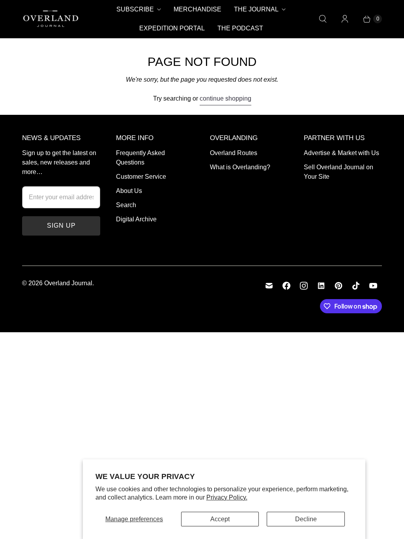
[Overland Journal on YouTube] (373, 286)
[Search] (323, 18)
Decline (306, 519)
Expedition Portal (172, 28)
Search (126, 205)
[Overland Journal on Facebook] (286, 286)
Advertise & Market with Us (341, 153)
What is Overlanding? (240, 167)
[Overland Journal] (50, 19)
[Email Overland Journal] (269, 286)
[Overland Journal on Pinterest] (338, 286)
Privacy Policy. (226, 497)
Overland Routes (233, 153)
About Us (129, 190)
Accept (220, 519)
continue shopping (225, 98)
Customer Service (141, 176)
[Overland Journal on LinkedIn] (321, 286)
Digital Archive (136, 219)
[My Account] (345, 18)
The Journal (256, 9)
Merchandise (197, 9)
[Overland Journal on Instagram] (303, 286)
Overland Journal (68, 283)
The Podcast (240, 28)
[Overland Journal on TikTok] (356, 286)
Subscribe (135, 9)
